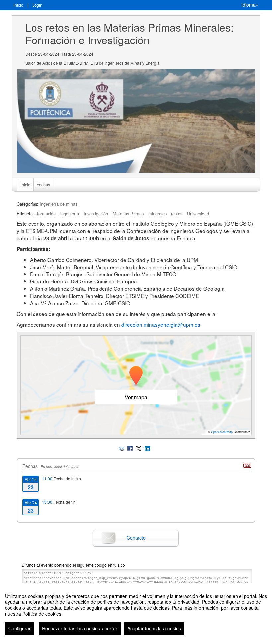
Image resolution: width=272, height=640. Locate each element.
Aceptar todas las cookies (154, 628)
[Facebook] (130, 448)
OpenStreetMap (222, 432)
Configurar (19, 628)
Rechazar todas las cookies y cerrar (79, 628)
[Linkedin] (147, 448)
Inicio (18, 5)
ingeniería (69, 213)
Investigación (96, 213)
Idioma (248, 4)
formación (46, 213)
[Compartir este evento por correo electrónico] (121, 448)
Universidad (198, 213)
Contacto (136, 537)
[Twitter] (138, 448)
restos (176, 213)
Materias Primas (128, 213)
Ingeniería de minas (58, 204)
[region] (136, 611)
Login (37, 5)
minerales (157, 213)
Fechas (43, 184)
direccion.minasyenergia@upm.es (160, 324)
